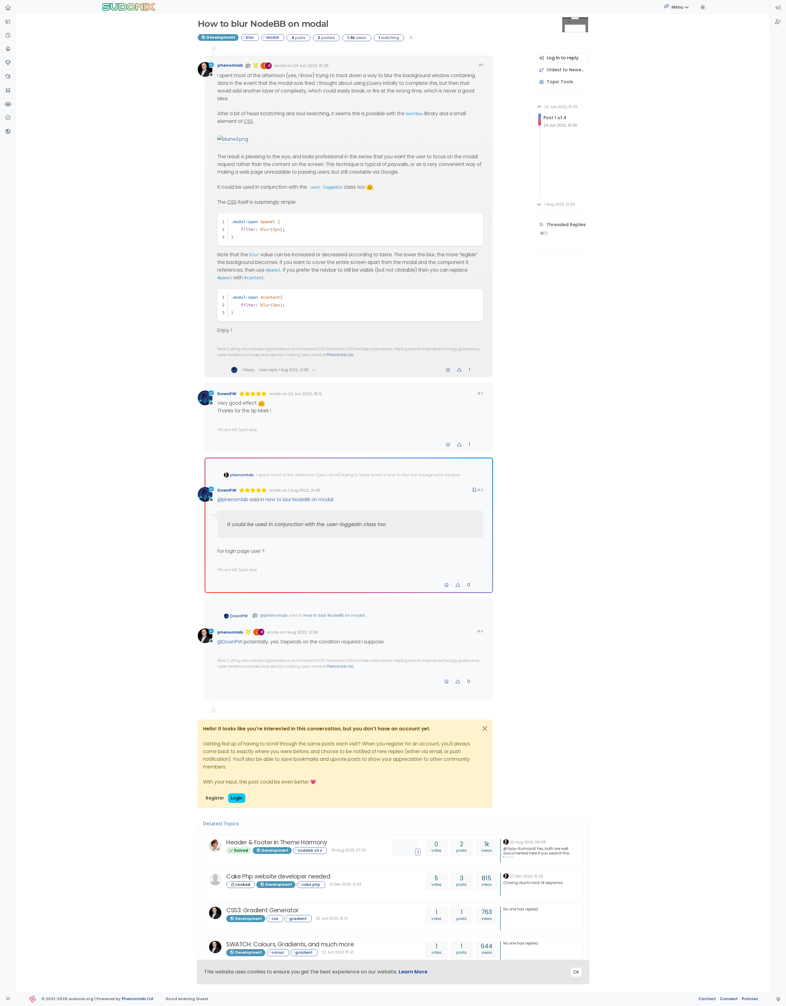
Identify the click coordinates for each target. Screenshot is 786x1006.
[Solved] (8, 118)
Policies (750, 998)
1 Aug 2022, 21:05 (304, 490)
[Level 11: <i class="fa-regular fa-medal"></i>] (255, 65)
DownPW (226, 394)
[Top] (8, 63)
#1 (480, 65)
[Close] (484, 728)
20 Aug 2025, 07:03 (348, 850)
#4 (480, 631)
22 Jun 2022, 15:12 (332, 918)
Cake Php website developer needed (278, 876)
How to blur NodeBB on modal (299, 499)
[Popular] (8, 49)
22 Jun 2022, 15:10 (338, 952)
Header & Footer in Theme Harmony (276, 842)
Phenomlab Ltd (340, 354)
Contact (707, 998)
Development (220, 37)
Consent (729, 998)
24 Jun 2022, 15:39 (311, 66)
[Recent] (8, 35)
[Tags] (8, 77)
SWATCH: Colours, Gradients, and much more (290, 944)
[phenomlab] (506, 841)
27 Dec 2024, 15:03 (526, 876)
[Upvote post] (459, 370)
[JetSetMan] (215, 879)
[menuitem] (778, 8)
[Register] (778, 22)
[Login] (778, 8)
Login (237, 798)
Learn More (413, 971)
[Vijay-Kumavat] (215, 845)
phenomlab (230, 65)
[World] (8, 132)
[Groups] (8, 104)
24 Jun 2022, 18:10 (305, 394)
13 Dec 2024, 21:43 (345, 884)
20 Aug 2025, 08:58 (528, 842)
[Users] (8, 90)
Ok (576, 972)
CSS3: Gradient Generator (262, 910)
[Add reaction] (448, 370)
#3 (480, 490)
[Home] (8, 8)
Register (215, 798)
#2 (480, 393)
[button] (8, 22)
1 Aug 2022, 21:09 (302, 632)
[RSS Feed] (411, 37)
